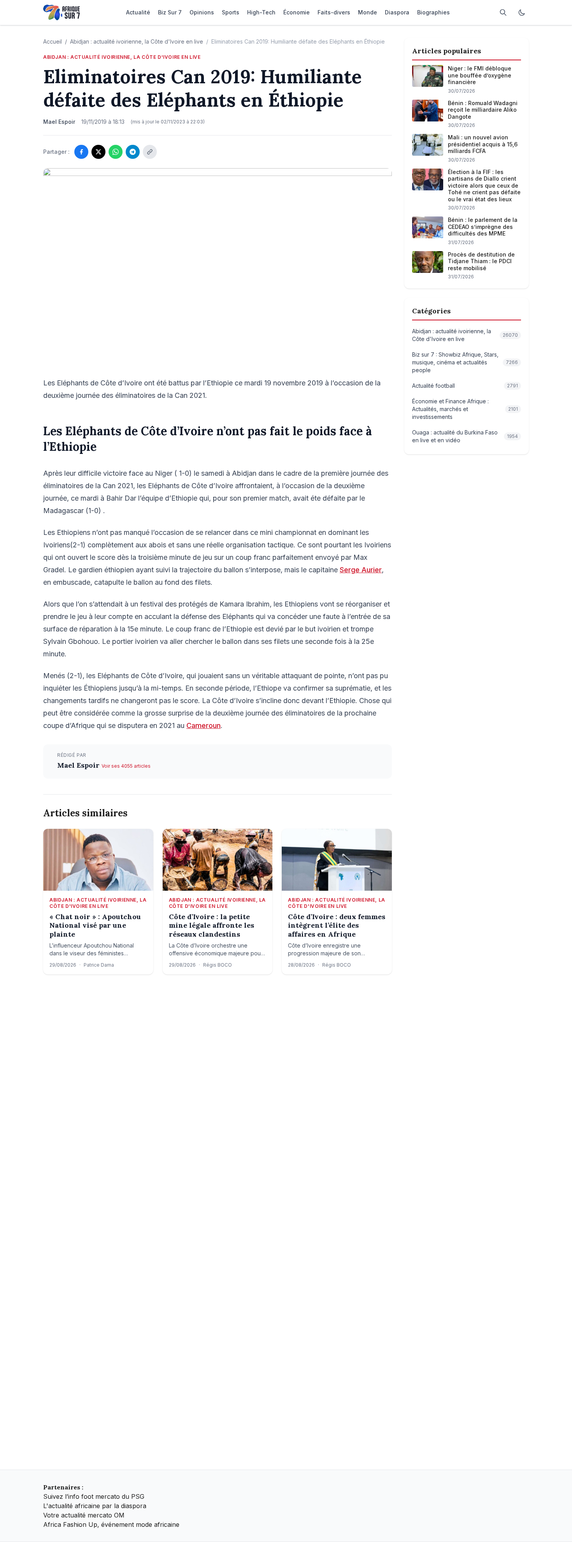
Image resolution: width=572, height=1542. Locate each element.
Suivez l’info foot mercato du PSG (93, 1496)
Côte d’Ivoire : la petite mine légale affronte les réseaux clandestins (211, 926)
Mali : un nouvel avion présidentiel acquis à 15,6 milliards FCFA (483, 144)
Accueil (52, 41)
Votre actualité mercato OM (84, 1515)
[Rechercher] (503, 12)
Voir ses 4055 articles (126, 766)
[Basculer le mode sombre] (522, 12)
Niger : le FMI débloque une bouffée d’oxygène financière (479, 75)
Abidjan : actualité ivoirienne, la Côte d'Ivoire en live (136, 41)
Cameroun (203, 725)
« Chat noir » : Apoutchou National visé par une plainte (95, 926)
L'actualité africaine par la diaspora (94, 1506)
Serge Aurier (361, 570)
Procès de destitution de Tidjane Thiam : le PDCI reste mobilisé (481, 261)
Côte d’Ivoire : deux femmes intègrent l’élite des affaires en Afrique (336, 926)
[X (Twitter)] (98, 152)
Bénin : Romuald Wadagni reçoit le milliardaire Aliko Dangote (483, 110)
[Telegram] (133, 152)
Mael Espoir (79, 765)
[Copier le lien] (150, 152)
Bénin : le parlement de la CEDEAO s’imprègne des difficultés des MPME (483, 226)
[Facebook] (81, 152)
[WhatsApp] (116, 152)
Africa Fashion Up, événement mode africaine (111, 1524)
